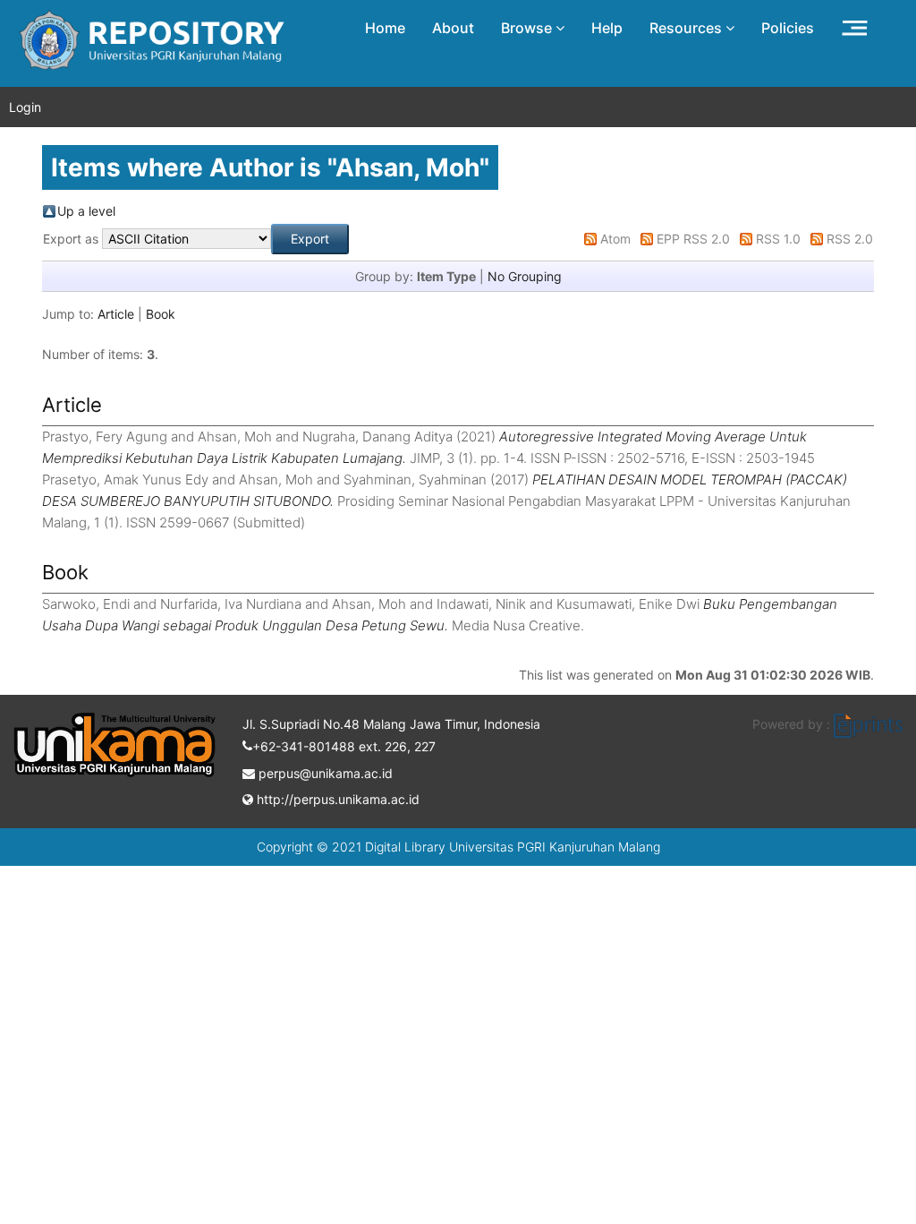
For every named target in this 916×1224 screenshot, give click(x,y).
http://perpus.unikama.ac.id (336, 799)
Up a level (86, 210)
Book (160, 313)
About (453, 28)
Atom (615, 238)
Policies (787, 28)
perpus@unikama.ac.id (324, 773)
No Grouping (525, 276)
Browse (528, 28)
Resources (687, 28)
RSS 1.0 (778, 238)
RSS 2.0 (850, 238)
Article (116, 313)
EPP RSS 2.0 (693, 238)
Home (385, 28)
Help (607, 28)
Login (25, 107)
